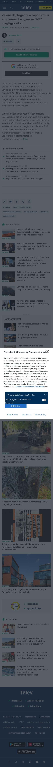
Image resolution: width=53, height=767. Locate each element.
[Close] (48, 352)
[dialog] (26, 383)
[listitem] (25, 395)
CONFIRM (15, 406)
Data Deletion (12, 415)
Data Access (26, 415)
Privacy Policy (40, 415)
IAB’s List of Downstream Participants (29, 387)
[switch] (44, 400)
